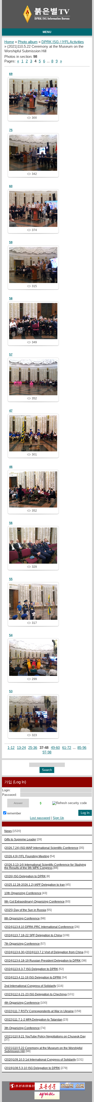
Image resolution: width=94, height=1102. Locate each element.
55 (11, 579)
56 (11, 523)
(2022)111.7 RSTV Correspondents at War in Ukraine (39, 1011)
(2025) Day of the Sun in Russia (25, 909)
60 (11, 186)
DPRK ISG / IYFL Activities (62, 42)
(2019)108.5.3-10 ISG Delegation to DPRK (32, 1067)
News (8, 830)
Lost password (40, 818)
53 (11, 691)
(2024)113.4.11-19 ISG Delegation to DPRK (32, 977)
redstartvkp (35, 100)
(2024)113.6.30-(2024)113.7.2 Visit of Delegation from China (43, 952)
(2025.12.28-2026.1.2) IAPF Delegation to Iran (34, 884)
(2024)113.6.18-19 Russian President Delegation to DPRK (42, 960)
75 (11, 130)
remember (14, 813)
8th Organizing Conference (22, 918)
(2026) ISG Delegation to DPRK (25, 876)
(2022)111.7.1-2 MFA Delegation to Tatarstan (33, 1019)
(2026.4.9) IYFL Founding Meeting (26, 856)
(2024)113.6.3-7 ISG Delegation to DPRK (31, 968)
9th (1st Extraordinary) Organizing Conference (34, 901)
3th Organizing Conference (22, 1027)
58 (11, 298)
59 (11, 242)
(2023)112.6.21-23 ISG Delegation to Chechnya (35, 994)
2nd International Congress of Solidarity (30, 985)
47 (11, 410)
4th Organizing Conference (22, 1002)
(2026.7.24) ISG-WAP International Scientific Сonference (41, 847)
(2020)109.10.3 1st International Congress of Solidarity (40, 1059)
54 (11, 635)
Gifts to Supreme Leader (20, 839)
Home (9, 42)
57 (11, 354)
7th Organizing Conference (22, 943)
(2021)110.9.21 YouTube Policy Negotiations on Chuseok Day (45, 1036)
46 (11, 467)
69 (11, 74)
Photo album (28, 42)
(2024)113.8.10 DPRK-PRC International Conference (39, 926)
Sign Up (58, 818)
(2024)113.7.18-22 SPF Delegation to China (33, 935)
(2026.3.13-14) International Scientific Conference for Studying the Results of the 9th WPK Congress (45, 866)
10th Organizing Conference (22, 893)
